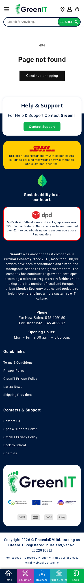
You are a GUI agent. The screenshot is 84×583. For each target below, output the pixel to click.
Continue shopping (42, 76)
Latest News (12, 386)
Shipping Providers (17, 394)
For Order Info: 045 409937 (42, 323)
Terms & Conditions (18, 362)
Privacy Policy (13, 370)
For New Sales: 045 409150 (42, 318)
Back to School (14, 445)
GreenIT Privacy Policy (20, 378)
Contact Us (11, 421)
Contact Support (42, 126)
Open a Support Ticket (20, 429)
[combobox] (42, 22)
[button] (6, 9)
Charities (10, 453)
